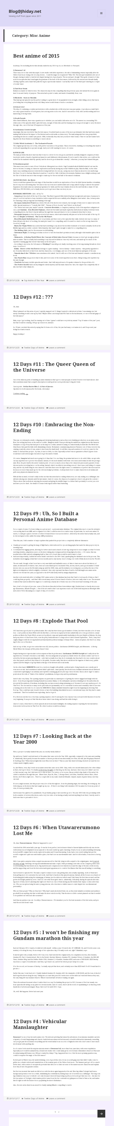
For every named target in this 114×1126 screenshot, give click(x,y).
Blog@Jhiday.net (25, 11)
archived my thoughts (46, 770)
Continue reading (21, 393)
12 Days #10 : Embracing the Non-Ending (54, 427)
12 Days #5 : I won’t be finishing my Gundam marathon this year (56, 935)
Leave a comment (57, 280)
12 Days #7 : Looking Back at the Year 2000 (52, 739)
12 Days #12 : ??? (33, 297)
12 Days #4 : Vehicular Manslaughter (40, 1024)
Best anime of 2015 (36, 55)
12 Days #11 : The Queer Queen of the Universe (54, 367)
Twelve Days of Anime (34, 347)
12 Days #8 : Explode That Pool (50, 620)
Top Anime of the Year (34, 280)
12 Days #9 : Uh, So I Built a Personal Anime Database (45, 516)
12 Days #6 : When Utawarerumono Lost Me (56, 830)
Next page (101, 1114)
